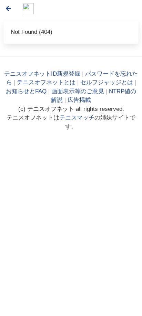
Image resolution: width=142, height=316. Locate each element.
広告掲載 (79, 100)
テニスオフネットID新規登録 (42, 73)
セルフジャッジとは (106, 82)
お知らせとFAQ (26, 91)
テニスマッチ (76, 117)
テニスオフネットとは (46, 82)
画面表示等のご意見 (77, 91)
